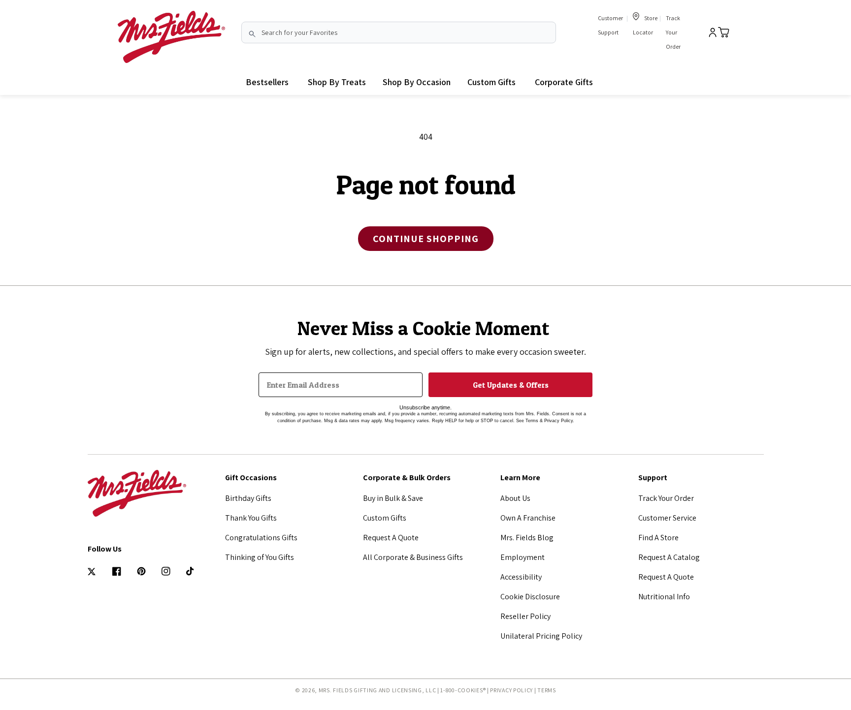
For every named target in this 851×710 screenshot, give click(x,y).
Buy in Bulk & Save (393, 498)
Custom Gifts (384, 518)
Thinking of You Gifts (259, 557)
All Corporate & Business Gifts (413, 557)
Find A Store (658, 537)
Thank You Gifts (251, 518)
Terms (546, 690)
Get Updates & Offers (511, 385)
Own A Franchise (528, 518)
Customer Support (610, 25)
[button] (336, 82)
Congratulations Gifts (261, 537)
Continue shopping (426, 238)
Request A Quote (391, 537)
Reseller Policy (525, 616)
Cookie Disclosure (530, 596)
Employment (522, 557)
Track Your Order (673, 32)
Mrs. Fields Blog (527, 537)
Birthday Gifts (248, 498)
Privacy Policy (511, 690)
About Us (515, 498)
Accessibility (521, 577)
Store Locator (645, 25)
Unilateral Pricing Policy (541, 636)
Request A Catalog (669, 557)
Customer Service (667, 518)
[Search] (252, 34)
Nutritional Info (664, 596)
